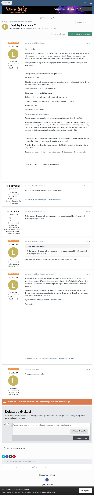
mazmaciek (14, 185)
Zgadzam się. (87, 491)
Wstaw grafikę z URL (79, 431)
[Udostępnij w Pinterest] (14, 456)
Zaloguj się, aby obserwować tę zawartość (17, 22)
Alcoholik (14, 211)
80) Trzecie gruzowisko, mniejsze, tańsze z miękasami (43, 199)
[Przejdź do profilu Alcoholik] (13, 218)
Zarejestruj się (84, 9)
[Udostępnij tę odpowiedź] (89, 43)
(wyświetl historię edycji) (67, 358)
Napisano (35, 43)
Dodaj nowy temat (58, 34)
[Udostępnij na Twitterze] (3, 456)
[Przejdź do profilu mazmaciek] (13, 189)
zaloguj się (73, 416)
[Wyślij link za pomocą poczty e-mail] (10, 456)
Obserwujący (81, 22)
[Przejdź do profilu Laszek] (5, 27)
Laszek (14, 46)
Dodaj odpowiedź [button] (81, 438)
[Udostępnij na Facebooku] (6, 456)
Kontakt (50, 485)
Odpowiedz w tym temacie (80, 34)
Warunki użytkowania (48, 492)
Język (42, 485)
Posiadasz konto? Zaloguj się (64, 9)
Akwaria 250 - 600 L (50, 28)
